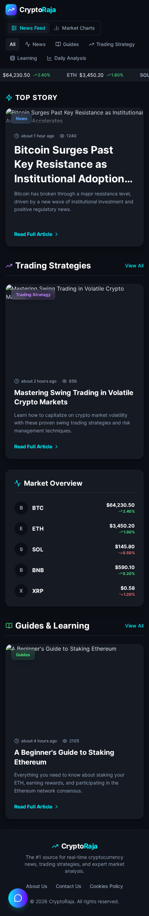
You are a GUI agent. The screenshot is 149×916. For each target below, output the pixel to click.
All (12, 44)
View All (134, 265)
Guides (71, 44)
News (39, 44)
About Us (36, 886)
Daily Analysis (70, 58)
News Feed (32, 28)
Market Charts (78, 28)
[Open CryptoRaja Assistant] (18, 898)
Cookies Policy (106, 886)
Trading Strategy (115, 44)
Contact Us (68, 886)
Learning (27, 58)
